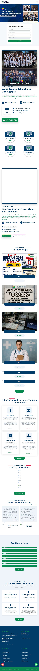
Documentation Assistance (27, 654)
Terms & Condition (6, 658)
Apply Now (19, 40)
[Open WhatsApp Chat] (36, 664)
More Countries (19, 493)
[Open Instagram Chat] (2, 664)
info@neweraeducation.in (8, 638)
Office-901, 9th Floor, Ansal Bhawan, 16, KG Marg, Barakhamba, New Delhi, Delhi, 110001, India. (10, 635)
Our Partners (24, 658)
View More (19, 391)
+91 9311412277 (6, 641)
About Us (4, 651)
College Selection (25, 652)
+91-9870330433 (6, 639)
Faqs (22, 660)
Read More (10, 428)
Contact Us (5, 655)
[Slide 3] (21, 21)
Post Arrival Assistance (26, 657)
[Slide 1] (17, 21)
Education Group (34, 669)
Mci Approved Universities (8, 661)
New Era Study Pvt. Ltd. (7, 669)
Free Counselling (25, 651)
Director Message (6, 652)
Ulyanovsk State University (19, 478)
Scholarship (5, 657)
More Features (19, 458)
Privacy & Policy (5, 660)
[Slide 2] (19, 21)
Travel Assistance (25, 655)
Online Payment (25, 661)
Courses (4, 654)
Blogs (19, 277)
